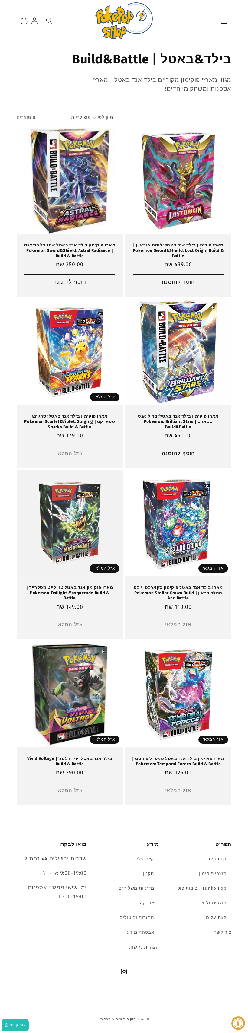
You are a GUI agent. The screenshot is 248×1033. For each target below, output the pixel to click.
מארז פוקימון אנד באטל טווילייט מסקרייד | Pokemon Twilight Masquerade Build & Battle (69, 593)
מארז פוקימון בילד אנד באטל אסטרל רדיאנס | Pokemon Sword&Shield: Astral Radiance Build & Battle (70, 251)
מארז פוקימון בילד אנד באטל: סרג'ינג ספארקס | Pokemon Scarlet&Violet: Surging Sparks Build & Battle (69, 422)
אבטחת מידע (140, 932)
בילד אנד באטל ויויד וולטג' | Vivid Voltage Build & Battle (69, 761)
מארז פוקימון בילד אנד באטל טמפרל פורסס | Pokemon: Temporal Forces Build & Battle (178, 761)
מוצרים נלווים (212, 903)
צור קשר (222, 932)
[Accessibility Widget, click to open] (238, 1023)
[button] (224, 21)
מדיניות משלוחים (136, 888)
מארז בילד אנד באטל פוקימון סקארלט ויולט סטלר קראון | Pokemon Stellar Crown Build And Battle (178, 593)
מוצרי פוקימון (213, 873)
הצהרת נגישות (144, 947)
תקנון (148, 873)
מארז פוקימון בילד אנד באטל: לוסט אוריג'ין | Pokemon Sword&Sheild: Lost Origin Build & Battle (178, 251)
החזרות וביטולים (136, 917)
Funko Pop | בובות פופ (202, 888)
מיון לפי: (104, 117)
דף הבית (218, 859)
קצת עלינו (216, 917)
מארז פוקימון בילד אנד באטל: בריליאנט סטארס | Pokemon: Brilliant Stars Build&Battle (178, 422)
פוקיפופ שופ (125, 1019)
